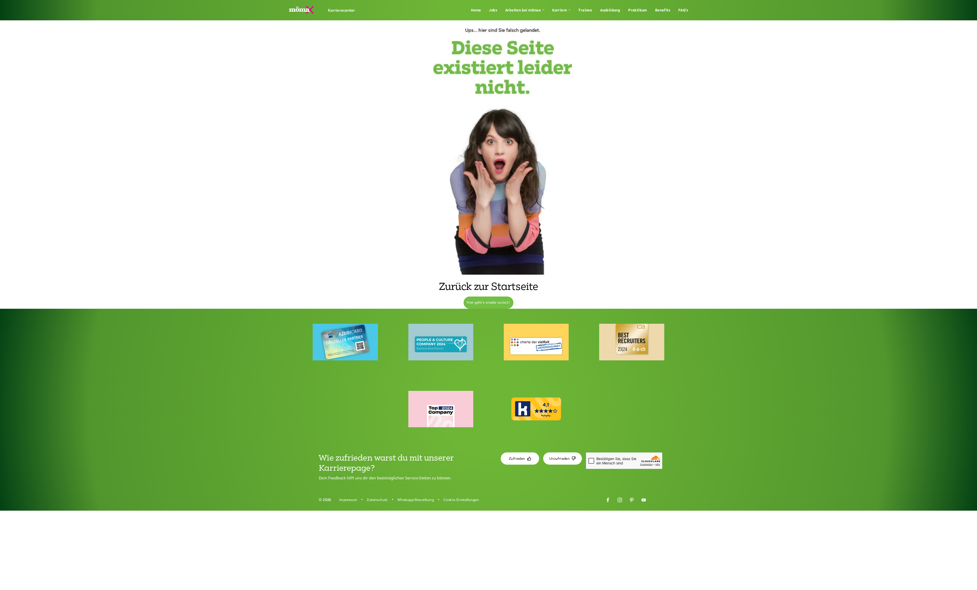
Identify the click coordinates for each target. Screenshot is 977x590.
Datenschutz (377, 499)
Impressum (348, 499)
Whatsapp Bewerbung (415, 499)
